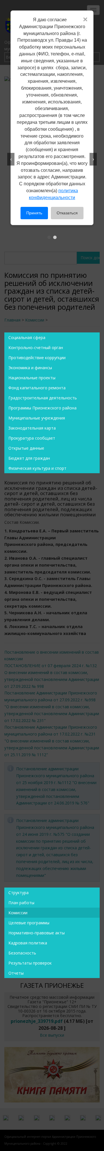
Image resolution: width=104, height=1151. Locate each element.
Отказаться (67, 213)
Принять (34, 213)
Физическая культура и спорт (37, 468)
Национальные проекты (31, 377)
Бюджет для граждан (29, 458)
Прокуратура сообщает (31, 438)
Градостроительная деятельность (42, 398)
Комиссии (17, 912)
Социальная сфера (26, 337)
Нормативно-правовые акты (36, 933)
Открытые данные (26, 448)
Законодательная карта (32, 428)
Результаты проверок (30, 963)
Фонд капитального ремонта (37, 387)
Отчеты (16, 973)
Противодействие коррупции (37, 357)
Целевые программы (28, 922)
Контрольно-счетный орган (35, 347)
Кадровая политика (27, 943)
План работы (21, 902)
